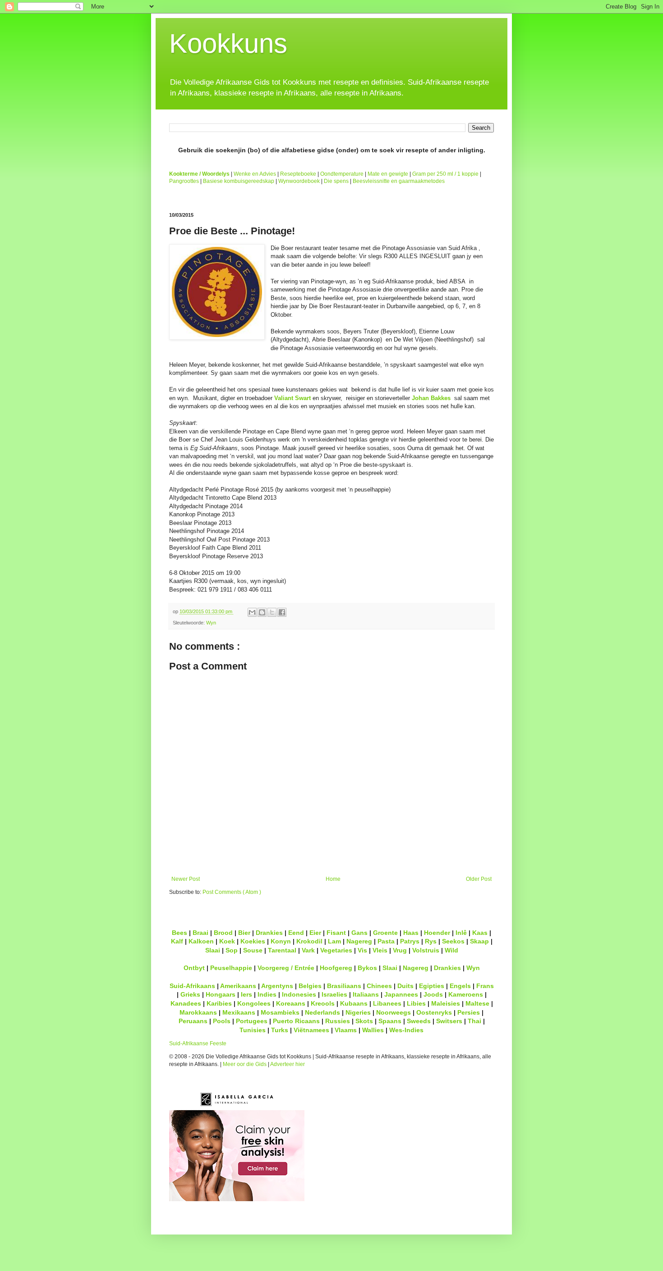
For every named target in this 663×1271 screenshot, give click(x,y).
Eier (315, 932)
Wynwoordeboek (299, 181)
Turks (279, 1030)
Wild (451, 950)
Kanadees (185, 1003)
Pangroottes (184, 181)
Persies (468, 1012)
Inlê (461, 932)
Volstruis (425, 950)
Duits (405, 985)
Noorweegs (393, 1012)
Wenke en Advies (255, 174)
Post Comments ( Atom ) (232, 892)
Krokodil (309, 941)
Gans (359, 932)
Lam (334, 941)
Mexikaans (238, 1012)
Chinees (379, 985)
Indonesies (299, 994)
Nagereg (359, 941)
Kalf (177, 941)
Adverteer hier (287, 1064)
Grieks (190, 994)
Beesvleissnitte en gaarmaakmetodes (399, 181)
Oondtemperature (342, 174)
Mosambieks (280, 1012)
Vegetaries (336, 950)
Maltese (477, 1003)
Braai (200, 932)
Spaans (389, 1021)
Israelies (334, 994)
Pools (221, 1021)
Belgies (310, 985)
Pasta (386, 941)
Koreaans (290, 1003)
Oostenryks (434, 1012)
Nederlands (322, 1012)
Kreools (323, 1003)
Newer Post (185, 879)
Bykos (367, 967)
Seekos (453, 941)
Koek (227, 941)
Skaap (479, 941)
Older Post (479, 879)
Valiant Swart (292, 398)
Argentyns (277, 985)
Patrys (409, 941)
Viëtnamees (311, 1030)
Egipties (431, 985)
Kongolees (254, 1003)
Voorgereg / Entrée (286, 967)
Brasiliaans (344, 985)
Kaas (480, 932)
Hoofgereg (336, 967)
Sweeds (419, 1021)
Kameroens (465, 994)
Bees (179, 932)
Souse (252, 950)
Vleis (380, 950)
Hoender (437, 932)
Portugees (251, 1021)
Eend (296, 932)
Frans (485, 985)
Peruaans (193, 1021)
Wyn (211, 622)
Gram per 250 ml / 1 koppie (445, 174)
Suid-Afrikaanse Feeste (197, 1043)
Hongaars (220, 994)
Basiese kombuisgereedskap (238, 181)
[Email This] (252, 612)
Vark (308, 950)
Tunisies (252, 1030)
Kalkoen (201, 941)
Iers (246, 994)
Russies (337, 1021)
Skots (364, 1021)
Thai (474, 1021)
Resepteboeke (298, 174)
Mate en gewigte (388, 174)
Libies (416, 1003)
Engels (460, 985)
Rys (431, 941)
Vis (362, 950)
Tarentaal (282, 950)
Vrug (400, 950)
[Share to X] (271, 612)
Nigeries (358, 1012)
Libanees (387, 1003)
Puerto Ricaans (296, 1021)
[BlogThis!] (262, 612)
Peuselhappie (231, 967)
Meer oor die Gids (245, 1064)
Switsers (449, 1021)
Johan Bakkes (431, 398)
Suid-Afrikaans (192, 985)
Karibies (219, 1003)
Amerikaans (238, 985)
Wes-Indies (406, 1030)
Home (333, 879)
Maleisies (445, 1003)
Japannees (401, 994)
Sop (232, 950)
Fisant (336, 932)
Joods (433, 994)
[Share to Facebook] (281, 612)
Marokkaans (198, 1012)
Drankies (269, 932)
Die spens (336, 181)
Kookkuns (228, 43)
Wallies (373, 1030)
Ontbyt (194, 967)
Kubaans (354, 1003)
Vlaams (346, 1030)
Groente (385, 932)
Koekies (252, 941)
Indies (267, 994)
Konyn (281, 941)
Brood (223, 932)
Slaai (212, 950)
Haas (411, 932)
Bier (244, 932)
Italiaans (366, 994)
